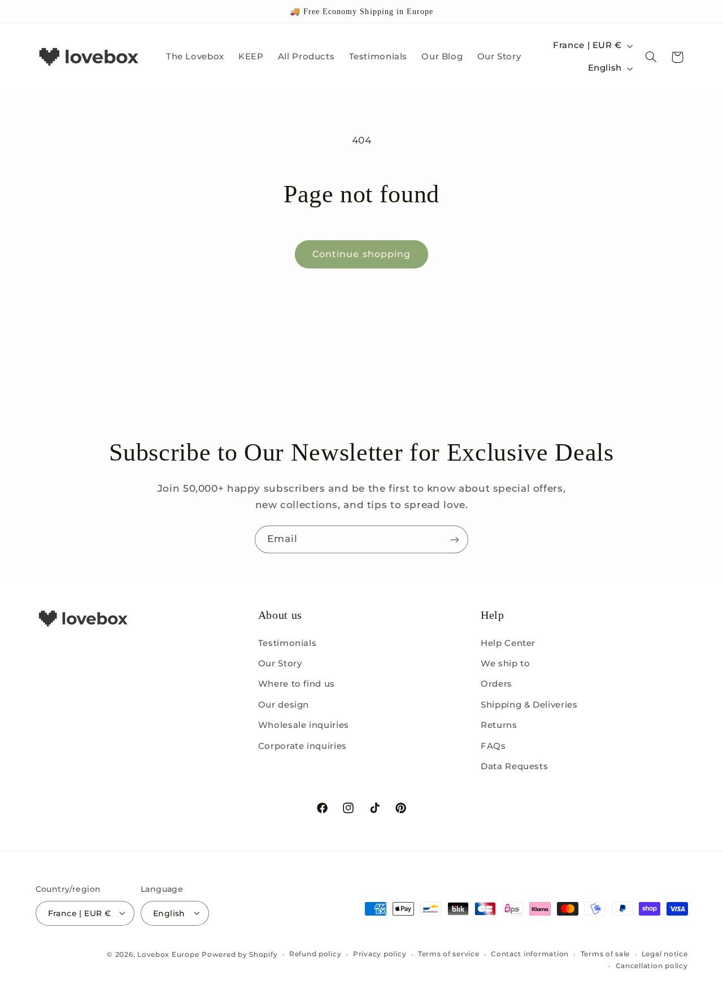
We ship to (505, 663)
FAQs (493, 745)
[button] (651, 57)
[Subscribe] (455, 539)
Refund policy (315, 954)
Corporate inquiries (302, 745)
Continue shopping (361, 254)
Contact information (530, 954)
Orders (496, 684)
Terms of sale (605, 954)
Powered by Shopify (239, 954)
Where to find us (296, 684)
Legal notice (665, 954)
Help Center (508, 643)
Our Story (280, 663)
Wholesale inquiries (303, 725)
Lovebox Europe (168, 954)
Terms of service (449, 954)
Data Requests (514, 766)
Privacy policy (379, 954)
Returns (499, 725)
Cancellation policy (652, 966)
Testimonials (287, 643)
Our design (283, 704)
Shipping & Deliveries (529, 704)
